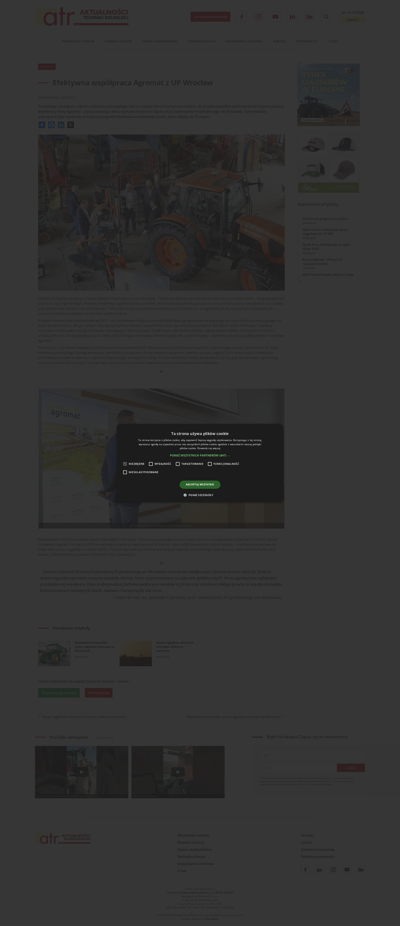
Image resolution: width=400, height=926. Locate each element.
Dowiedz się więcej (208, 448)
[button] (200, 455)
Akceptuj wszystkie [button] (200, 484)
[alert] (200, 463)
